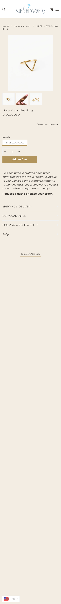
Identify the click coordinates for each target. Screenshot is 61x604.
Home (6, 26)
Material (6, 137)
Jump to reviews (48, 124)
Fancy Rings (22, 26)
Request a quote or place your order (27, 193)
